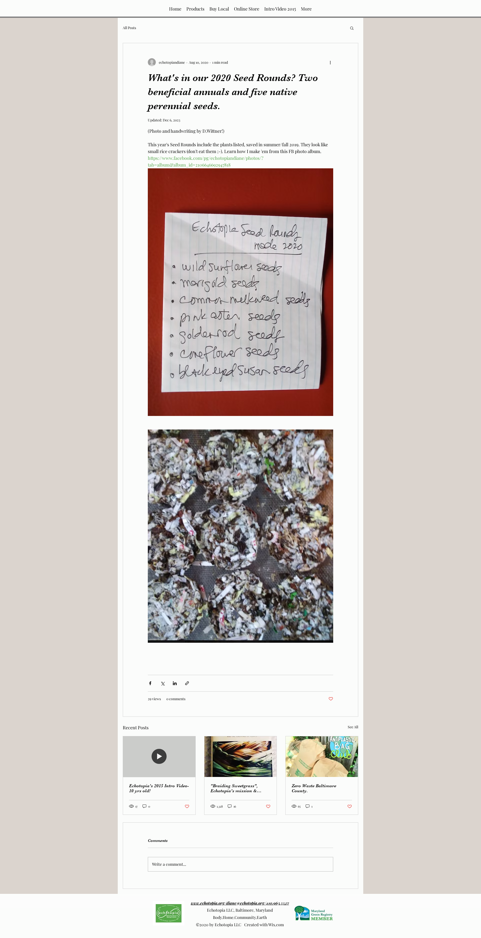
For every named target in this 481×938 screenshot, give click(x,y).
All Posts (129, 27)
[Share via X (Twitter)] (162, 683)
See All (353, 727)
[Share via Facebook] (150, 683)
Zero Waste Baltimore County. (314, 788)
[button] (219, 9)
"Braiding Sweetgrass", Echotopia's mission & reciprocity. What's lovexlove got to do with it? (240, 788)
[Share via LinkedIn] (174, 683)
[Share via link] (187, 683)
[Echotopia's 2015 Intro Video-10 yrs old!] (159, 756)
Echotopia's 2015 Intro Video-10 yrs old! (159, 788)
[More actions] (330, 62)
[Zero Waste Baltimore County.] (322, 756)
